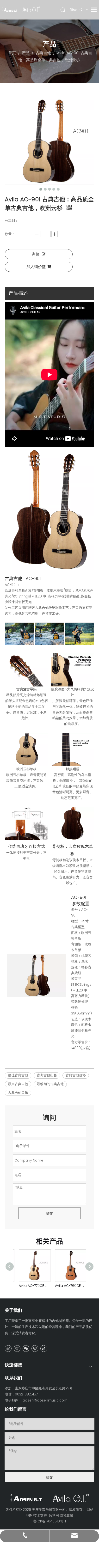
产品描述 (18, 293)
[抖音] (43, 1348)
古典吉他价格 (76, 1075)
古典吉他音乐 (18, 1092)
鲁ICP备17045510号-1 (49, 1521)
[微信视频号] (34, 1348)
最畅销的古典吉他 (50, 1083)
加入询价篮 (36, 266)
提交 (49, 1213)
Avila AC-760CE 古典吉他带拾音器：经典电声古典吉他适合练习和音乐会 (67, 1285)
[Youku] (17, 1348)
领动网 (54, 1515)
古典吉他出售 (47, 1075)
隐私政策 (66, 1515)
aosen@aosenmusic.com (45, 1400)
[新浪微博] (8, 1348)
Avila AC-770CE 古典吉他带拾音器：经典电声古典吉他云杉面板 (31, 1285)
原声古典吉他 (18, 1083)
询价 (35, 254)
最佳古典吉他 (18, 1075)
